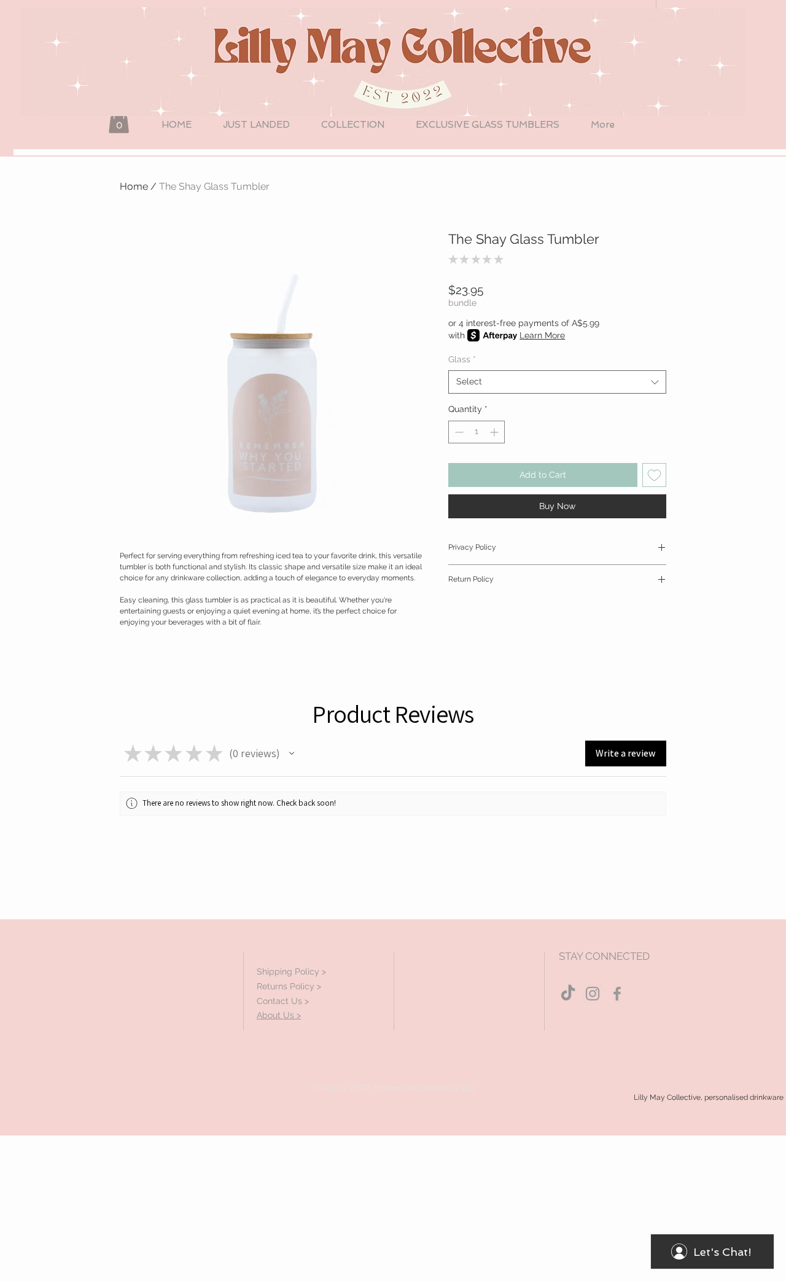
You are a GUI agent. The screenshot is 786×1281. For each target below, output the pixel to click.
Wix (467, 1087)
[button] (119, 120)
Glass (462, 359)
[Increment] (495, 432)
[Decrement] (457, 432)
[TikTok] (568, 993)
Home (134, 186)
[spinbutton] (476, 432)
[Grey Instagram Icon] (592, 993)
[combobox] (557, 382)
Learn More (542, 335)
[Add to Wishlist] (654, 475)
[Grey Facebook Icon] (617, 993)
